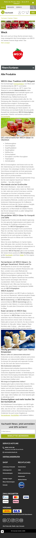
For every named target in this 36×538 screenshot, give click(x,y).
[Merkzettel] (23, 13)
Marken (10, 18)
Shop (3, 7)
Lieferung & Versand (9, 467)
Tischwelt (4, 18)
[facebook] (8, 521)
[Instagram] (13, 521)
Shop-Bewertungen (9, 482)
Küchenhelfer (5, 116)
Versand (21, 526)
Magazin (10, 7)
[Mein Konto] (19, 13)
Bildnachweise (22, 479)
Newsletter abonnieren (18, 436)
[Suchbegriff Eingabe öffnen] (33, 7)
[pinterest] (17, 521)
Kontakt (5, 485)
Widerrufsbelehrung (24, 473)
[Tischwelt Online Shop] (7, 12)
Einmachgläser (19, 84)
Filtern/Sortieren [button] (10, 67)
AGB (19, 470)
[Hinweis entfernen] (33, 2)
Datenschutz (22, 467)
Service (19, 7)
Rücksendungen (8, 473)
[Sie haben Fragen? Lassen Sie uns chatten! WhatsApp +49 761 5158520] (4, 521)
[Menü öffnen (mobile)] (33, 12)
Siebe (22, 255)
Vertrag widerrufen (11, 457)
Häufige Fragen (7, 478)
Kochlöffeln (15, 415)
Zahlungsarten (7, 470)
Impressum (21, 476)
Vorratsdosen (5, 415)
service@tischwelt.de (10, 452)
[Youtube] (21, 521)
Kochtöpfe (9, 255)
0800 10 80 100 (9, 447)
